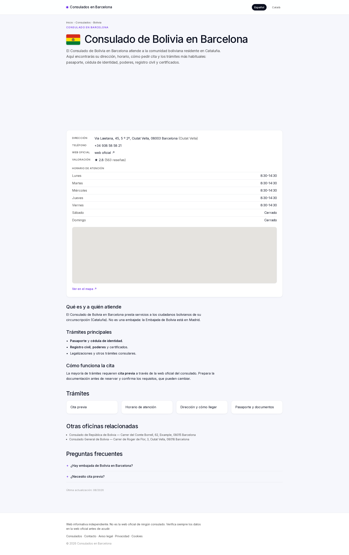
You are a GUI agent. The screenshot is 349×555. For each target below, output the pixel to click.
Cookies (137, 536)
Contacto (90, 536)
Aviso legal (106, 536)
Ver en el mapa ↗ (84, 289)
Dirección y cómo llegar (198, 407)
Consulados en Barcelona (91, 7)
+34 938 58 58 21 (108, 146)
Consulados (83, 22)
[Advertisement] (187, 97)
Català (276, 7)
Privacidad (122, 536)
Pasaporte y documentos (254, 407)
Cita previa (78, 407)
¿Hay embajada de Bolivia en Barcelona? (101, 466)
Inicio (69, 22)
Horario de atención (140, 407)
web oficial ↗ (105, 153)
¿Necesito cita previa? (87, 476)
